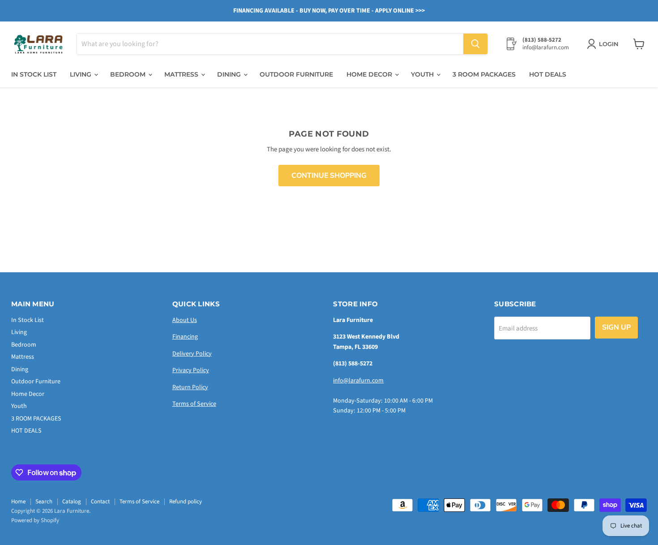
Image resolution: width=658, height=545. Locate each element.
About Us (184, 320)
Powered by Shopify (35, 520)
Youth (423, 74)
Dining (230, 74)
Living (81, 74)
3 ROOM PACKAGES (484, 74)
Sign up (616, 327)
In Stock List (33, 74)
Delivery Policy (192, 353)
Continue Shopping (329, 175)
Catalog (71, 502)
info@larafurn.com (358, 380)
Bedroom (128, 74)
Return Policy (190, 387)
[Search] (475, 44)
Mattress (182, 74)
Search (43, 502)
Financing (185, 336)
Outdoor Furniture (296, 74)
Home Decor (370, 74)
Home (18, 502)
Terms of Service (194, 403)
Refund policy (185, 502)
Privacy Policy (190, 370)
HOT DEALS (547, 74)
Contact (100, 502)
